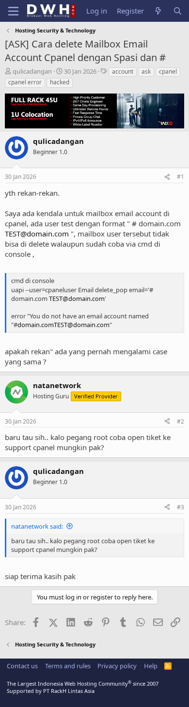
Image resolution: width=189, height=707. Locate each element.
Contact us (22, 665)
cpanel (168, 71)
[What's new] (158, 11)
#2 (180, 421)
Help (151, 665)
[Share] (167, 177)
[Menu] (13, 11)
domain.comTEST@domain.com (63, 324)
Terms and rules (68, 665)
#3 (180, 507)
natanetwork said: (37, 526)
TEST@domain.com (37, 233)
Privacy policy (117, 665)
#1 (180, 177)
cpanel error (25, 82)
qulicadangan (32, 71)
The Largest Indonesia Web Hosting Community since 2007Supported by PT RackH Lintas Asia (82, 687)
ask (146, 71)
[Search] (177, 11)
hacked (59, 82)
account (122, 71)
